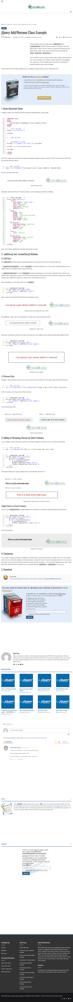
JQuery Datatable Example (62, 689)
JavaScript (9, 24)
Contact (60, 996)
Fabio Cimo (7, 37)
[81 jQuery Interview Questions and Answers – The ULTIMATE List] (9, 702)
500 (41, 804)
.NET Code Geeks (6, 963)
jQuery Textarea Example (61, 710)
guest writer (24, 809)
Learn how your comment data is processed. (35, 738)
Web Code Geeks (5, 971)
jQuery (15, 24)
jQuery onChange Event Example (27, 710)
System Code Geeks (6, 969)
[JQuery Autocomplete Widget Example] (27, 680)
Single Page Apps (24, 947)
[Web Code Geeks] (36, 6)
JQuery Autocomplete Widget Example (26, 689)
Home (4, 24)
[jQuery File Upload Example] (45, 680)
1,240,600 (19, 804)
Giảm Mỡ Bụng (15, 747)
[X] (16, 664)
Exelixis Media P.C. (36, 996)
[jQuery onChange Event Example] (27, 702)
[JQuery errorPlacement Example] (9, 680)
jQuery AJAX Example (42, 710)
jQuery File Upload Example (44, 689)
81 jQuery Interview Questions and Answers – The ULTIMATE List (9, 711)
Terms (38, 614)
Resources (4, 953)
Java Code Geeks (6, 966)
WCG (58, 807)
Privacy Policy (46, 614)
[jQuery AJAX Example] (45, 702)
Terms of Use (45, 996)
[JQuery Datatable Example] (64, 680)
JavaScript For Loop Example (27, 960)
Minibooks (4, 950)
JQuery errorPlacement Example (8, 689)
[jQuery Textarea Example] (64, 702)
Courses (3, 947)
